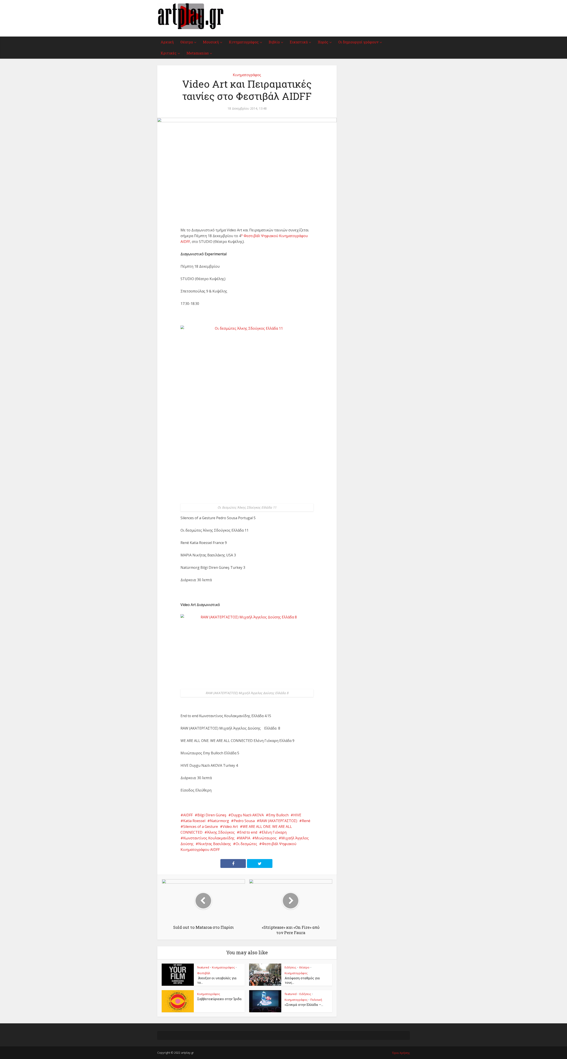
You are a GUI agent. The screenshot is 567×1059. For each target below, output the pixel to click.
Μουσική (211, 42)
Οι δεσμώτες (246, 843)
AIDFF (188, 815)
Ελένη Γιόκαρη (274, 832)
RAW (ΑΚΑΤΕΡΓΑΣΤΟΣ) (278, 820)
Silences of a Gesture (200, 826)
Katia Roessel (194, 820)
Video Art (230, 826)
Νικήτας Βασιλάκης (214, 843)
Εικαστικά (299, 42)
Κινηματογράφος (244, 42)
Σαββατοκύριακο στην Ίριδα (219, 999)
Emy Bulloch (278, 815)
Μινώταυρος (266, 838)
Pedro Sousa (244, 820)
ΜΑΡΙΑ (244, 838)
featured (203, 967)
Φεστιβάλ (203, 973)
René (306, 820)
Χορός (323, 42)
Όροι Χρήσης (401, 1053)
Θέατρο (186, 42)
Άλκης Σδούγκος (221, 832)
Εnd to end (248, 832)
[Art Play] (190, 16)
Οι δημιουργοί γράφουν (358, 42)
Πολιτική (316, 1000)
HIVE (297, 815)
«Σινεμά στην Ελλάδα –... (304, 1004)
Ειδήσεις (290, 967)
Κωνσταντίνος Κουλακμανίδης (209, 838)
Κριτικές (169, 53)
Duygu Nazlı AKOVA (247, 815)
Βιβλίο (274, 42)
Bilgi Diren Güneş (211, 815)
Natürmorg (219, 820)
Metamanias (197, 53)
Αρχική (167, 42)
